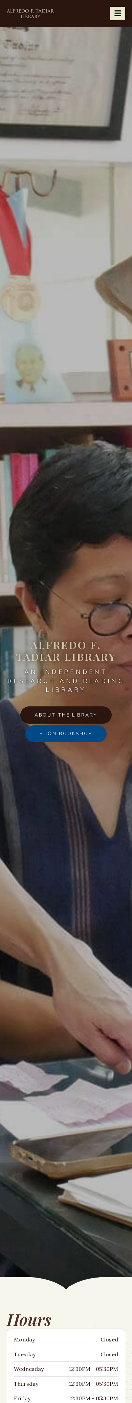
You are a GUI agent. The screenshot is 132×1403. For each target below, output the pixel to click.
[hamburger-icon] (117, 13)
